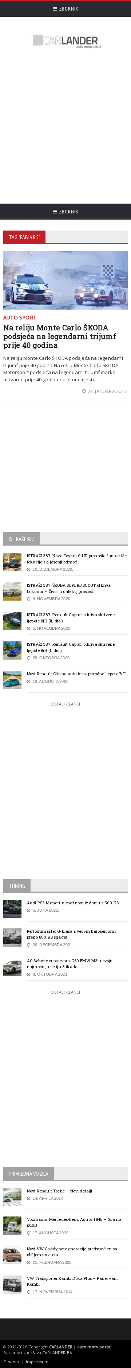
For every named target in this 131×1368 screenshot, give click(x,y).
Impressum (37, 1361)
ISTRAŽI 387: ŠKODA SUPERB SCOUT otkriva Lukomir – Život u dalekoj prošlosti (69, 588)
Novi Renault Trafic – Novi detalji (59, 1191)
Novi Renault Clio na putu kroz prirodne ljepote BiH (76, 673)
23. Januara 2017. (108, 391)
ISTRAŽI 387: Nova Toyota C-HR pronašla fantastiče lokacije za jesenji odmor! (77, 559)
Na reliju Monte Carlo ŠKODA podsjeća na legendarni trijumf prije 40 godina (59, 336)
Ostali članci (65, 704)
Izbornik (68, 8)
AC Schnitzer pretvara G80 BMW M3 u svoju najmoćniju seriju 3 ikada (70, 964)
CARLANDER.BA (57, 1352)
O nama (11, 1361)
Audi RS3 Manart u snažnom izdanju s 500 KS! (73, 902)
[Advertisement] (65, 127)
